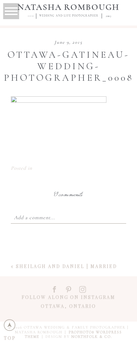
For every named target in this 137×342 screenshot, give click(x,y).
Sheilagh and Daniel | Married (66, 266)
